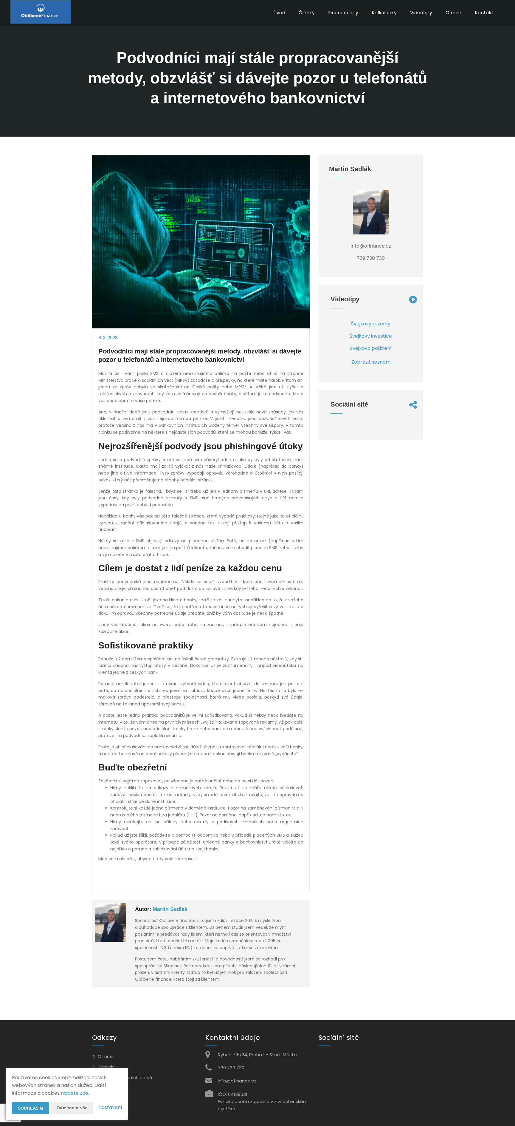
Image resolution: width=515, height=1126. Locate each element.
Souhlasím (30, 1108)
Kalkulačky (384, 12)
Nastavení (110, 1107)
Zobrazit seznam (370, 362)
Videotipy (421, 12)
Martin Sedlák (170, 909)
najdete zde (74, 1093)
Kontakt (484, 12)
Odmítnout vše (72, 1107)
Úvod (279, 12)
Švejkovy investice (371, 336)
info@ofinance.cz (237, 1081)
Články (307, 12)
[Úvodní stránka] (40, 13)
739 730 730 (231, 1068)
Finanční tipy (343, 12)
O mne (453, 12)
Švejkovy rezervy (370, 323)
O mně (105, 1056)
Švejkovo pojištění (371, 348)
